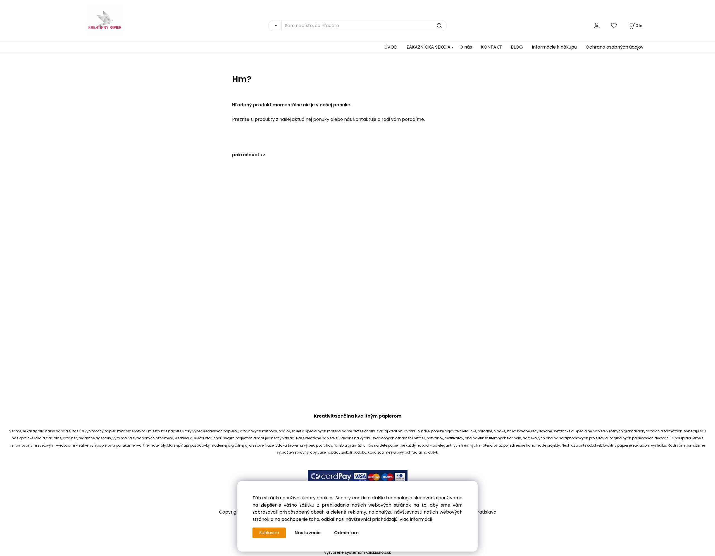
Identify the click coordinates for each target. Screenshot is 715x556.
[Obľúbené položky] (614, 25)
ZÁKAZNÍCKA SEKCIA (428, 47)
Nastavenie (308, 532)
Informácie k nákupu (554, 47)
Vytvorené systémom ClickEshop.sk (357, 552)
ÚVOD (390, 47)
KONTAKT (491, 47)
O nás (465, 47)
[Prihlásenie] (597, 25)
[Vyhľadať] (274, 25)
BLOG (517, 47)
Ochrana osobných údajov (615, 47)
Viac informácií (415, 519)
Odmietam (346, 532)
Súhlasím (269, 532)
